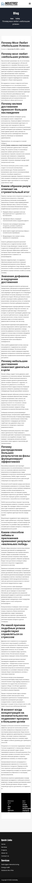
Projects (4, 850)
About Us (4, 853)
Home (11, 18)
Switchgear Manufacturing (10, 864)
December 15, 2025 (13, 49)
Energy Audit (5, 867)
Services (4, 847)
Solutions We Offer (7, 870)
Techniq (17, 18)
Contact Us (5, 856)
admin (23, 49)
